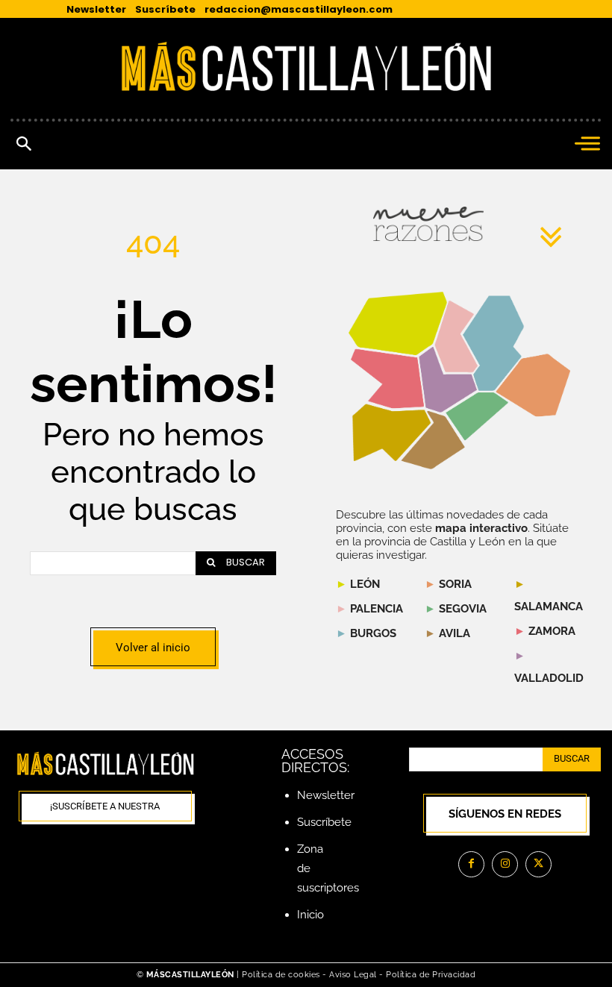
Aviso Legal (354, 975)
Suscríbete (324, 822)
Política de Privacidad (430, 975)
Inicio (310, 914)
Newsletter (326, 795)
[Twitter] (538, 864)
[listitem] (387, 378)
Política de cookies (281, 975)
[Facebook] (471, 864)
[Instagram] (505, 864)
